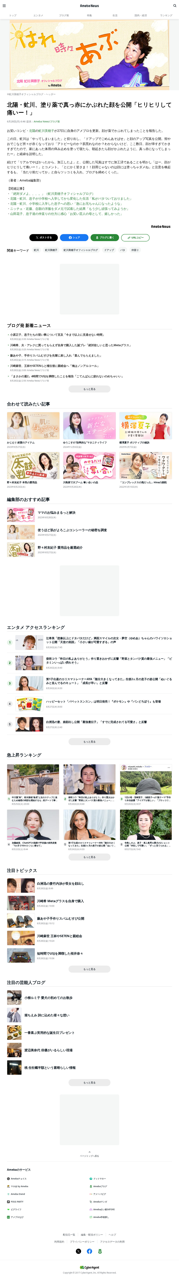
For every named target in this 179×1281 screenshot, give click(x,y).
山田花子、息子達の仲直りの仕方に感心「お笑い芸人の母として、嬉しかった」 (66, 214)
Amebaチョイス (19, 1178)
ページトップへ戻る (89, 1155)
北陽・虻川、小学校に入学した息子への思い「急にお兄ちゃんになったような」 (66, 203)
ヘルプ (112, 1234)
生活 (115, 15)
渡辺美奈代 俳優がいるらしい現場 (48, 1050)
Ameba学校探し (101, 1217)
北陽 (32, 131)
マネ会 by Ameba (19, 1186)
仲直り (135, 250)
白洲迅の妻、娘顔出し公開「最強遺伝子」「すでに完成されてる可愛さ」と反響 (96, 722)
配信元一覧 (69, 1234)
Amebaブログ (100, 1186)
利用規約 (59, 1241)
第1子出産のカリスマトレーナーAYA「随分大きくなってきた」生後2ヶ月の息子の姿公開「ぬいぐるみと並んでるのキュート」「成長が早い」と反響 (91, 847)
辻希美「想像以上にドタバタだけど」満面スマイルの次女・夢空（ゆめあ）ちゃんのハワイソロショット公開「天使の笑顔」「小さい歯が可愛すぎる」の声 (109, 640)
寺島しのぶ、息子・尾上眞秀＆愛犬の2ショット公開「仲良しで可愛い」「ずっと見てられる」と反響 (148, 845)
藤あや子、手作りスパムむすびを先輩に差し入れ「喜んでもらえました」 (56, 355)
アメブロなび (17, 1217)
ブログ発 (64, 15)
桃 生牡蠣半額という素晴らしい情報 (50, 1067)
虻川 (36, 250)
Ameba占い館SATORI (104, 1209)
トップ (12, 15)
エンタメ (38, 15)
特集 (89, 15)
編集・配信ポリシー (92, 1234)
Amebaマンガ (100, 1201)
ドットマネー (99, 1178)
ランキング (166, 15)
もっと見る (89, 389)
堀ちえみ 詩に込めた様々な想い (46, 1015)
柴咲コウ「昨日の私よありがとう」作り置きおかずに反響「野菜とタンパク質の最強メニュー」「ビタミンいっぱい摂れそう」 (91, 800)
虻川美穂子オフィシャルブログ (81, 250)
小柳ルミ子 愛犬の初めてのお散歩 (48, 997)
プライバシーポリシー (82, 1241)
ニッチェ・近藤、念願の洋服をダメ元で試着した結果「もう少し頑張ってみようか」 (70, 208)
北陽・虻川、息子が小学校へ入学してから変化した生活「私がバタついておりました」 (71, 198)
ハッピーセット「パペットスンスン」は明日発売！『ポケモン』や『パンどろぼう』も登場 (103, 701)
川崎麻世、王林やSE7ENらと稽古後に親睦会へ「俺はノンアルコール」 (55, 366)
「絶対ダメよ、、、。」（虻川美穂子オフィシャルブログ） (52, 193)
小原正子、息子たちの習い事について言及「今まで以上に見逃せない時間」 (57, 335)
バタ (122, 250)
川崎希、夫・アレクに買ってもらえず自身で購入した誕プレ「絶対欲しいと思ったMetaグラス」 (71, 345)
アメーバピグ (99, 1194)
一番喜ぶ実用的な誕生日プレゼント (49, 1032)
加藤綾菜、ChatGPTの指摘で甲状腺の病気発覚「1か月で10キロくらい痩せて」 (34, 844)
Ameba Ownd (18, 1194)
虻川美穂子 (46, 131)
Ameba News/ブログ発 (47, 121)
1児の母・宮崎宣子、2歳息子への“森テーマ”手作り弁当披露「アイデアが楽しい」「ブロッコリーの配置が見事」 (148, 800)
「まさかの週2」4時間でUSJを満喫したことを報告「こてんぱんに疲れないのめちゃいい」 (67, 376)
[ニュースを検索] (175, 6)
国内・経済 (141, 15)
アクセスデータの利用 (112, 1241)
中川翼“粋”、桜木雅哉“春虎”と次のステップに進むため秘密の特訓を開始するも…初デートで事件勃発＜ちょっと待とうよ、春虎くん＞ (35, 800)
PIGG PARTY (17, 1201)
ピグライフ (16, 1209)
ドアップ (109, 250)
